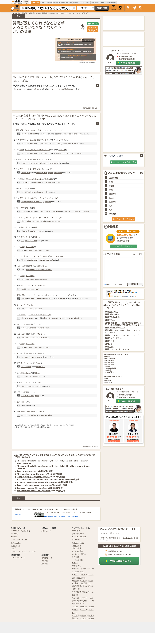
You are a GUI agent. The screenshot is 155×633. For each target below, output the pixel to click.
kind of (67, 318)
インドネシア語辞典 (110, 368)
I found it (25, 231)
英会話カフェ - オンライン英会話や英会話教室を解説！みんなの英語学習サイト (83, 601)
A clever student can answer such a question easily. (40, 479)
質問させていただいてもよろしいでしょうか (123, 335)
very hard (39, 269)
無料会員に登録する (123, 246)
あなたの (20, 266)
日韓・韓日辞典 (109, 364)
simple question (45, 415)
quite (52, 260)
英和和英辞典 (35, 2)
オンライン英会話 (84, 2)
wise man (57, 211)
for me (31, 357)
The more (17, 89)
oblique (27, 415)
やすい (31, 276)
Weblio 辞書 (17, 13)
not (47, 221)
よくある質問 (127, 538)
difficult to (39, 250)
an (36, 299)
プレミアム (128, 9)
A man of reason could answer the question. (37, 482)
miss (111, 190)
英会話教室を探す (110, 2)
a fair (29, 221)
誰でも (19, 402)
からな (49, 198)
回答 (24, 295)
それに (40, 217)
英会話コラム (108, 382)
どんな (19, 314)
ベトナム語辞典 (109, 372)
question (43, 153)
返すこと (52, 256)
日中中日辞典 (76, 545)
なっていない (39, 324)
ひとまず (66, 295)
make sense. (45, 328)
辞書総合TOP (15, 545)
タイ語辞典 (107, 370)
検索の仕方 (15, 534)
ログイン (134, 9)
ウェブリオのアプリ (18, 557)
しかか (44, 198)
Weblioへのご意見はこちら (109, 533)
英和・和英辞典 (109, 360)
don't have (29, 308)
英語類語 (49, 2)
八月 (110, 210)
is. (81, 318)
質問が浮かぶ (110, 320)
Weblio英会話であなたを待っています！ (123, 417)
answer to (54, 163)
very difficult (49, 182)
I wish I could (26, 163)
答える (45, 217)
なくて (23, 305)
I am (56, 89)
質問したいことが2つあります (117, 349)
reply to (34, 415)
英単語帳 (62, 2)
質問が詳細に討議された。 (116, 327)
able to (66, 89)
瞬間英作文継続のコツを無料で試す (92, 29)
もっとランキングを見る (123, 218)
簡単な (19, 411)
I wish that (25, 173)
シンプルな (40, 256)
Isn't (23, 289)
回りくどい (36, 411)
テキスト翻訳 (113, 254)
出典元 (85, 108)
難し (34, 208)
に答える (27, 227)
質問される (109, 341)
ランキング (95, 108)
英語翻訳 (75, 2)
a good (47, 163)
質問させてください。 (114, 338)
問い (22, 227)
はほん (33, 198)
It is (22, 192)
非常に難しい (42, 266)
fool (25, 211)
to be (61, 89)
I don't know (26, 367)
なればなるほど (32, 130)
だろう (55, 198)
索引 (89, 108)
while (111, 198)
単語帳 (106, 378)
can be (38, 260)
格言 (85, 211)
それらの (20, 256)
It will (23, 202)
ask (32, 211)
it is (44, 221)
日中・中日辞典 (109, 362)
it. (84, 153)
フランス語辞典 (77, 551)
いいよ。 (30, 305)
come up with (38, 163)
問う (17, 208)
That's (23, 221)
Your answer (26, 328)
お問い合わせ (46, 531)
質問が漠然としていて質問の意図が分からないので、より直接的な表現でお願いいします (124, 324)
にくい (31, 246)
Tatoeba (38, 13)
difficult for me (31, 192)
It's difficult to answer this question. (33, 490)
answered (45, 260)
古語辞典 (107, 366)
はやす (22, 208)
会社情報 (44, 561)
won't (37, 396)
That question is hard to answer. (32, 474)
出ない (31, 392)
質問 (17, 130)
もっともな (21, 217)
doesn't (35, 337)
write (111, 182)
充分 (34, 295)
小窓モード (113, 9)
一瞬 (40, 198)
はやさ (26, 285)
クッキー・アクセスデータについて (23, 551)
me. (58, 182)
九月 (110, 206)
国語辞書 (107, 356)
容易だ (36, 227)
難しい (35, 188)
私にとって (30, 179)
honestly (47, 318)
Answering (25, 182)
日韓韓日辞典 (76, 548)
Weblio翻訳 (138, 254)
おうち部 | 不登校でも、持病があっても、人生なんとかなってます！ (83, 609)
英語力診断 (69, 2)
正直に (31, 314)
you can (29, 386)
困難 (51, 179)
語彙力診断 (107, 380)
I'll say (78, 299)
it (78, 318)
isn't (32, 299)
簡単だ (36, 237)
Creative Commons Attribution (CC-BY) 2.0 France (61, 517)
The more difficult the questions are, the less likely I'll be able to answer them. (53, 466)
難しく (23, 130)
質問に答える (24, 188)
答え (34, 159)
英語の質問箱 (76, 566)
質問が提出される (112, 314)
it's (70, 299)
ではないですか (40, 285)
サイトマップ (15, 542)
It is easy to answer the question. (32, 488)
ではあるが (33, 217)
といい (45, 159)
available (112, 202)
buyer (111, 186)
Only (23, 386)
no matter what (58, 318)
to (38, 192)
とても (47, 179)
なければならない (44, 314)
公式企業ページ (46, 558)
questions (35, 89)
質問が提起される (112, 317)
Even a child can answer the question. (34, 485)
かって (50, 295)
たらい (26, 363)
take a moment (36, 202)
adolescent (113, 178)
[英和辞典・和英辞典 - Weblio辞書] (17, 1)
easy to (52, 221)
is (42, 182)
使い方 (120, 9)
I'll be (65, 143)
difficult (24, 89)
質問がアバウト (111, 311)
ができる (59, 256)
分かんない (36, 363)
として (28, 295)
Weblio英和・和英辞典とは (20, 531)
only (28, 202)
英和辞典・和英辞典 (28, 13)
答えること (42, 130)
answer (72, 89)
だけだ (41, 382)
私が (18, 353)
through (112, 214)
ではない (58, 217)
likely (52, 89)
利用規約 (14, 536)
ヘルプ (13, 548)
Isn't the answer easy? (27, 471)
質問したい (109, 346)
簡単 (39, 353)
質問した (108, 344)
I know (24, 299)
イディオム (77, 211)
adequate (41, 299)
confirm (112, 194)
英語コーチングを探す (97, 2)
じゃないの (40, 295)
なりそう (58, 130)
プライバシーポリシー (19, 539)
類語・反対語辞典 (109, 358)
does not (35, 328)
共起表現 (55, 2)
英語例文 (43, 2)
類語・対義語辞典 (78, 534)
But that (24, 396)
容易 (53, 217)
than (49, 211)
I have (23, 318)
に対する (26, 159)
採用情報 (44, 564)
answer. (68, 211)
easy (37, 289)
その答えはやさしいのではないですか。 (33, 476)
